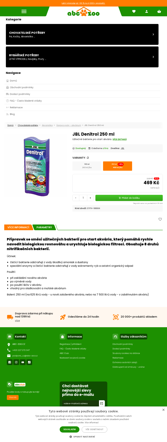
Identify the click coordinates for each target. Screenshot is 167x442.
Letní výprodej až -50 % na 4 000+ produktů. (83, 3)
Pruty (41, 59)
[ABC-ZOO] (83, 11)
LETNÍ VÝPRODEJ (18, 59)
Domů (11, 125)
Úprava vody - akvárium (68, 125)
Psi (10, 36)
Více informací (92, 422)
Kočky (16, 36)
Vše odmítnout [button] (94, 429)
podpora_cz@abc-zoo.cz (25, 355)
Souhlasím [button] (69, 429)
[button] (83, 436)
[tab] (18, 227)
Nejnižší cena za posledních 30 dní (148, 203)
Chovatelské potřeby (27, 33)
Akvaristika (27, 36)
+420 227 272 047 (21, 350)
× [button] (163, 410)
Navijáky (32, 59)
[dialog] (83, 424)
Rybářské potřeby (24, 55)
